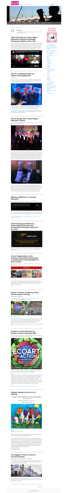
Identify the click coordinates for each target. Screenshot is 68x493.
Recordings (44, 23)
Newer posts (40, 486)
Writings (30, 23)
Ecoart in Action (29, 299)
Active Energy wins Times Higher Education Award (24, 119)
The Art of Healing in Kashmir (52, 50)
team (18, 79)
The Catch (48, 76)
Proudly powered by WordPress (34, 490)
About (17, 23)
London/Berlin (49, 93)
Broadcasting (49, 63)
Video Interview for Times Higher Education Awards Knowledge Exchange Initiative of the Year (24, 39)
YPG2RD (48, 73)
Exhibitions (25, 23)
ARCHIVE (48, 79)
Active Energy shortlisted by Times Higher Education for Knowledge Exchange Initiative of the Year (24, 226)
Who (20, 23)
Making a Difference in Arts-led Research (23, 198)
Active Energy (49, 68)
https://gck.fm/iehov (15, 431)
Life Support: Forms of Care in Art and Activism (23, 455)
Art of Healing (14, 79)
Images (35, 23)
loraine (18, 27)
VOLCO (48, 74)
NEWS (48, 56)
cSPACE (48, 66)
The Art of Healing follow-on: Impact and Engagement (23, 74)
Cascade (48, 78)
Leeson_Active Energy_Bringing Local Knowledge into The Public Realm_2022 (24, 386)
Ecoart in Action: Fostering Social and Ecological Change (25, 293)
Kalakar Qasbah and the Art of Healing (23, 393)
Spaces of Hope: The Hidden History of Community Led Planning (52, 47)
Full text (12, 286)
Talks (39, 23)
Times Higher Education (26, 201)
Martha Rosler (33, 479)
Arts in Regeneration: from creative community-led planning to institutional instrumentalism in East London (25, 259)
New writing (49, 60)
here (19, 316)
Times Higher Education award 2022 (30, 122)
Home (13, 23)
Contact (49, 23)
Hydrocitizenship (50, 55)
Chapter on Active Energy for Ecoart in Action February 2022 (23, 332)
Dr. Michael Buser (24, 108)
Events (48, 58)
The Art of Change (50, 81)
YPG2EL (48, 71)
